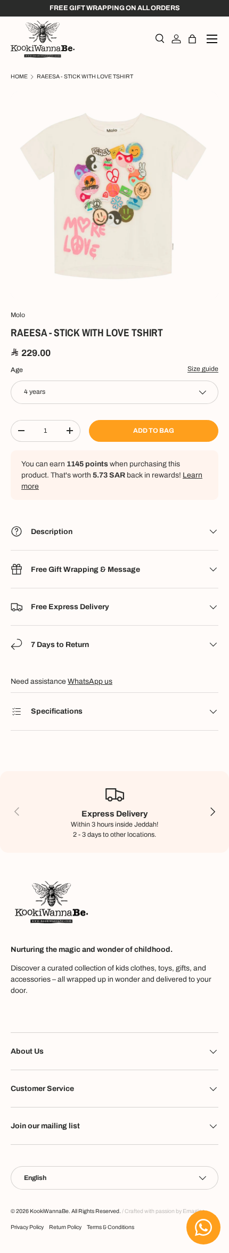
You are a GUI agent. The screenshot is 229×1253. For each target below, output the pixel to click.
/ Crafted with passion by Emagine (163, 1211)
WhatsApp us (90, 681)
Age (17, 370)
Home (19, 76)
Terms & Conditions (110, 1227)
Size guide (202, 369)
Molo (18, 315)
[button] (192, 39)
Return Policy (65, 1227)
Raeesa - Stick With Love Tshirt (85, 76)
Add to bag (153, 430)
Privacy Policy (27, 1227)
